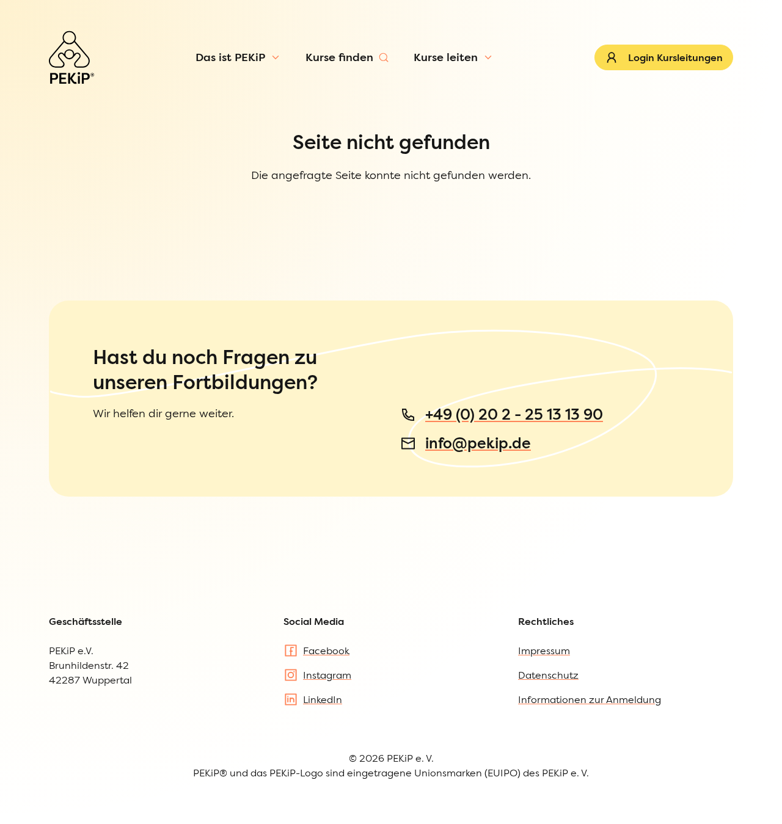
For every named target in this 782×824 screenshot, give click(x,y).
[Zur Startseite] (71, 57)
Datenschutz (548, 675)
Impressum (544, 650)
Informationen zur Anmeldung (589, 699)
